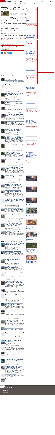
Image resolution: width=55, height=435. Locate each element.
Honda (7, 33)
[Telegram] (7, 53)
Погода (31, 3)
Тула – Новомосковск (20, 11)
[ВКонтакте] (2, 53)
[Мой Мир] (10, 53)
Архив (21, 3)
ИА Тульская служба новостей (14, 46)
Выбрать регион (5, 391)
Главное (17, 3)
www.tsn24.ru (5, 16)
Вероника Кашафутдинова (7, 44)
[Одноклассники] (5, 53)
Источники (26, 3)
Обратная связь (5, 390)
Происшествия (37, 3)
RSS (9, 392)
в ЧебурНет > (50, 3)
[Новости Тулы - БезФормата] (6, 1)
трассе (13, 11)
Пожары (43, 3)
